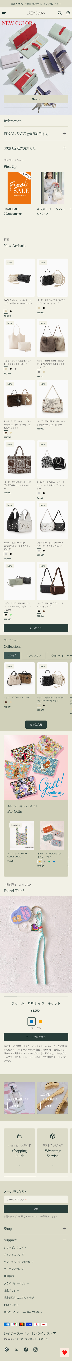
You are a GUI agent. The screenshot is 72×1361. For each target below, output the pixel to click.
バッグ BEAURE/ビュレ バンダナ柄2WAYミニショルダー (51, 423)
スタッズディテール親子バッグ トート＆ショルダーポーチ (18, 362)
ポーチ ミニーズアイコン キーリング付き (50, 855)
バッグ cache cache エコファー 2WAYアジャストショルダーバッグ (51, 364)
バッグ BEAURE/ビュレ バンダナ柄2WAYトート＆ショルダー (18, 485)
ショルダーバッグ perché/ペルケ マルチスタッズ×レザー (50, 544)
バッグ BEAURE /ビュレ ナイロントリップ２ (50, 605)
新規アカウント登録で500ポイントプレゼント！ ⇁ (36, 3)
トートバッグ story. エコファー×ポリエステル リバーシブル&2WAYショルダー (17, 424)
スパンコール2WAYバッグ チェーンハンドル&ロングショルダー (51, 485)
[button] (4, 13)
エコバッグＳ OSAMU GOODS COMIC (17, 855)
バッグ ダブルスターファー (16, 697)
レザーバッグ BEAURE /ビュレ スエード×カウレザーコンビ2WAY (17, 606)
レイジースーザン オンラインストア (29, 1338)
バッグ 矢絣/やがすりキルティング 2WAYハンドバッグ (51, 302)
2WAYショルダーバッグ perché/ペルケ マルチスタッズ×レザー (17, 545)
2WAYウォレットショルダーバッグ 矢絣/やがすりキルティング (18, 303)
